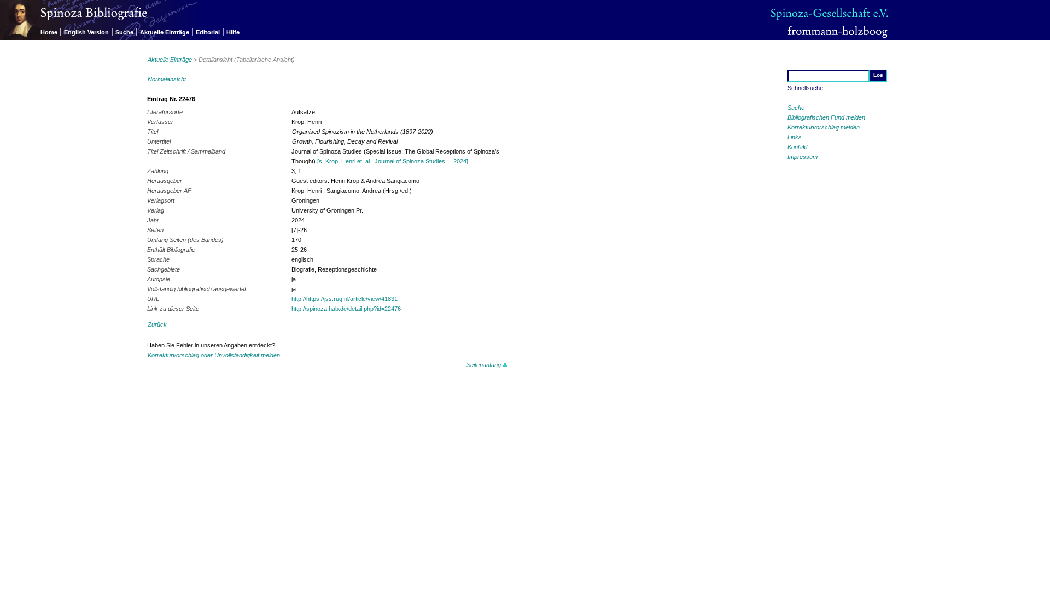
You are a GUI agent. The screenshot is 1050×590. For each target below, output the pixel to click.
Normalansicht (167, 79)
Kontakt (798, 147)
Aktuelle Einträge (164, 32)
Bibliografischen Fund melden (826, 117)
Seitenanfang (484, 365)
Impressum (803, 157)
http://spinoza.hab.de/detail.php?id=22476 (346, 308)
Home (48, 32)
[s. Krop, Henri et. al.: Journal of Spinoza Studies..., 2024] (392, 161)
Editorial (208, 32)
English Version (86, 32)
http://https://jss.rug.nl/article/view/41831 (344, 299)
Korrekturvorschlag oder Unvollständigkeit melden (214, 355)
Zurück (157, 324)
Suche (124, 32)
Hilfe (233, 32)
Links (795, 137)
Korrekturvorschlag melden (824, 127)
